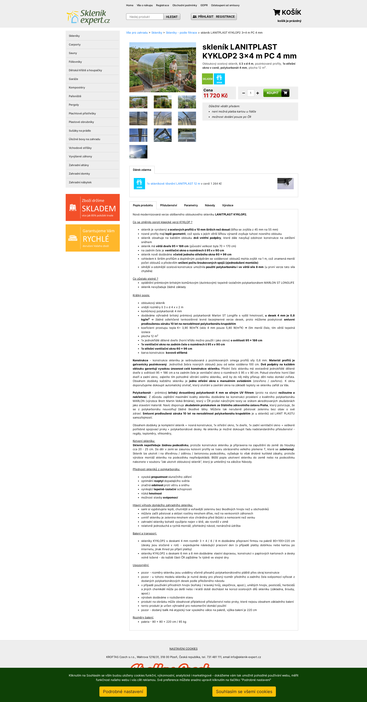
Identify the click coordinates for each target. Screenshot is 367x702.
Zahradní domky (79, 173)
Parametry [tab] (191, 205)
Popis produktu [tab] (143, 205)
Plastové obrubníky (81, 122)
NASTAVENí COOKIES (183, 648)
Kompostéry (77, 87)
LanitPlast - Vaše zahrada (88, 17)
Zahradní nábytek (80, 182)
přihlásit (205, 16)
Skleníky (74, 35)
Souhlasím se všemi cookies (244, 691)
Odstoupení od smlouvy (225, 5)
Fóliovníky (75, 61)
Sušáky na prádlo (80, 130)
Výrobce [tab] (227, 205)
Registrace (162, 5)
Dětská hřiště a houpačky (85, 70)
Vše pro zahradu (137, 32)
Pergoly (74, 104)
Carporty (74, 44)
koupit (273, 93)
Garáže (73, 79)
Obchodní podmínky (184, 5)
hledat (172, 17)
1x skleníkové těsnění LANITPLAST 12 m (173, 183)
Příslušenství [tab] (168, 205)
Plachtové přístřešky (82, 113)
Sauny (73, 53)
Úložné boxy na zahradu (84, 139)
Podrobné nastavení (123, 691)
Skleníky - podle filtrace (181, 32)
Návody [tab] (210, 205)
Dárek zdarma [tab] (142, 169)
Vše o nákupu (145, 5)
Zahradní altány (79, 165)
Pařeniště (75, 96)
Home (129, 5)
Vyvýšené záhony (80, 156)
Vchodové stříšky (80, 148)
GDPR (204, 5)
